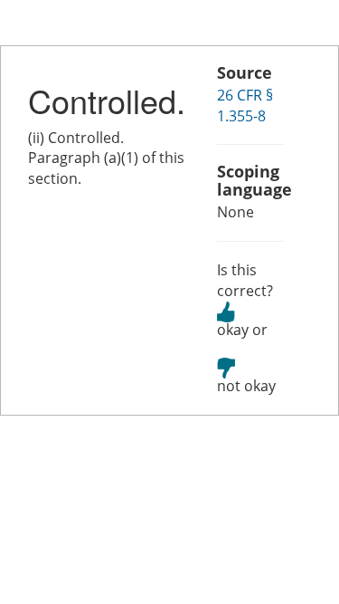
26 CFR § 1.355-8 (245, 105)
